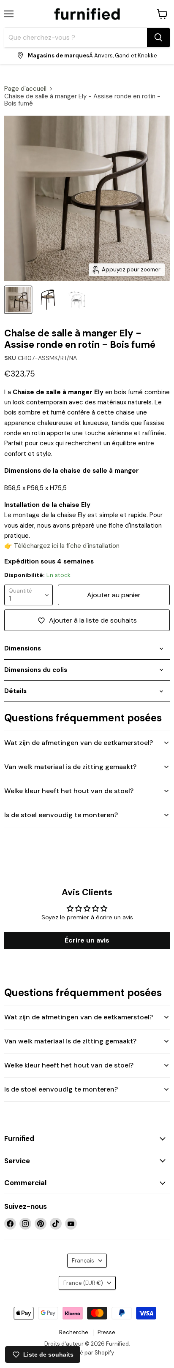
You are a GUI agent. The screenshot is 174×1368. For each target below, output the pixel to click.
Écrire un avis (87, 940)
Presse (106, 1332)
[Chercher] (158, 37)
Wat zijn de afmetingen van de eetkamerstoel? (78, 742)
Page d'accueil (25, 88)
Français (83, 1260)
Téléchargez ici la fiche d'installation (67, 546)
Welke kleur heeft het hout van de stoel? (68, 790)
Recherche (73, 1332)
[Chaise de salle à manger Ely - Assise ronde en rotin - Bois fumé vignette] (18, 299)
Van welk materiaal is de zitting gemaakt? (70, 766)
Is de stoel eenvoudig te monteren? (61, 814)
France (83, 1283)
